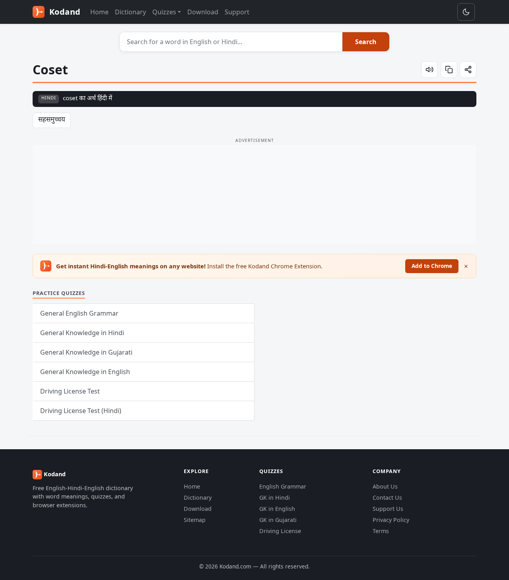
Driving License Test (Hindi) (80, 410)
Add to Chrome (432, 266)
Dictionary (130, 12)
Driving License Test (70, 391)
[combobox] (231, 41)
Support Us (388, 508)
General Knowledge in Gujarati (86, 352)
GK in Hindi (274, 497)
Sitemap (195, 520)
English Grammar (282, 486)
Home (99, 12)
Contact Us (387, 497)
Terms (381, 531)
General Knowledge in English (85, 371)
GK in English (277, 508)
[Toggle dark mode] (466, 12)
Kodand (64, 11)
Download (202, 12)
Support (237, 12)
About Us (385, 486)
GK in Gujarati (278, 520)
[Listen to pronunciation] (429, 69)
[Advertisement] (254, 194)
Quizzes (164, 12)
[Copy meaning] (449, 69)
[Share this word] (468, 69)
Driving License (280, 531)
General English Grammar (79, 313)
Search (366, 41)
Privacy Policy (391, 520)
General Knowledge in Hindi (82, 332)
